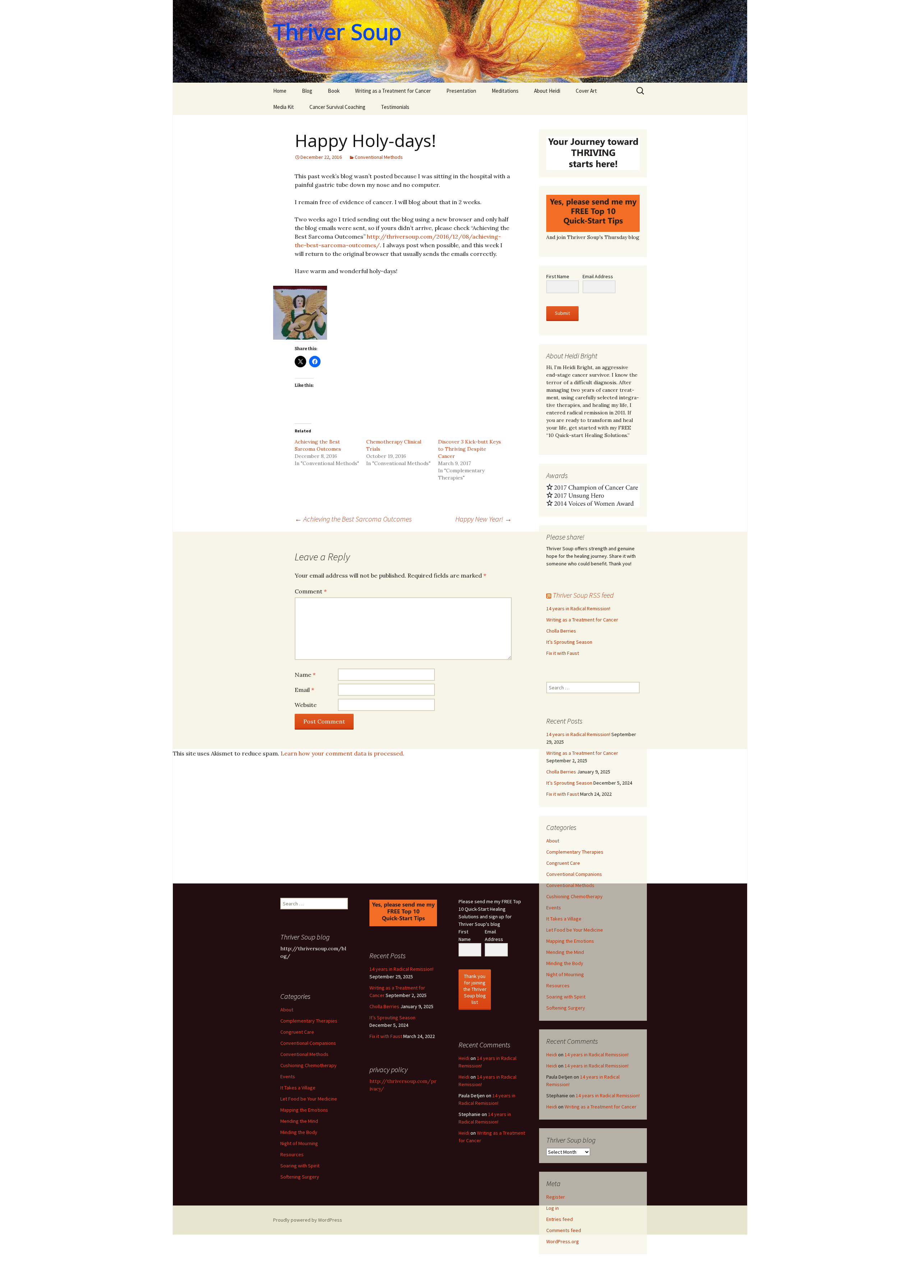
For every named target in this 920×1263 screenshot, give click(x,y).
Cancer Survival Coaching (337, 107)
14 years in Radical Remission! (578, 608)
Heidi (551, 1054)
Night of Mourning (565, 974)
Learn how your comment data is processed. (342, 753)
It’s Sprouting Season (569, 642)
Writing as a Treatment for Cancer (393, 90)
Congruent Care (563, 863)
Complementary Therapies (574, 852)
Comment (311, 591)
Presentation (461, 90)
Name (305, 674)
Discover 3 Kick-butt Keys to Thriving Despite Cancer (469, 448)
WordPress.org (562, 1241)
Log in (552, 1208)
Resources (558, 985)
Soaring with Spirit (565, 996)
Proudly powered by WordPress (307, 1220)
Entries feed (559, 1219)
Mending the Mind (565, 952)
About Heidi (547, 90)
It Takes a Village (563, 918)
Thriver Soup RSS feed (583, 595)
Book (334, 90)
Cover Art (586, 90)
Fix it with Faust (562, 653)
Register (555, 1197)
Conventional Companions (574, 874)
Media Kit (283, 107)
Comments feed (563, 1230)
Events (553, 907)
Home (279, 90)
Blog (307, 90)
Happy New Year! (483, 518)
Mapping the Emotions (570, 941)
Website (306, 704)
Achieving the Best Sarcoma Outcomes (353, 518)
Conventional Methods (379, 157)
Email (304, 689)
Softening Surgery (565, 1008)
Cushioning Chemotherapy (574, 896)
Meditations (505, 90)
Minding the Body (564, 963)
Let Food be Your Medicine (574, 930)
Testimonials (395, 107)
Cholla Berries (561, 631)
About (552, 840)
